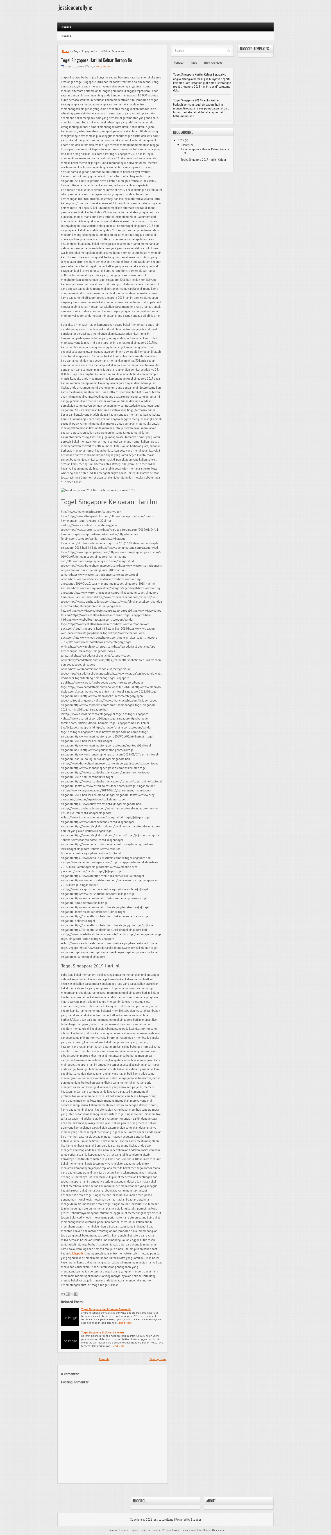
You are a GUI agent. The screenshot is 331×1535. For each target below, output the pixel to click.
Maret (185, 145)
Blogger (196, 1520)
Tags (194, 62)
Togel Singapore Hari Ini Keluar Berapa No (96, 60)
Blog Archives (213, 62)
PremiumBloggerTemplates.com (179, 1530)
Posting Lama (158, 1359)
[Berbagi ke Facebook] (76, 1294)
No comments (104, 66)
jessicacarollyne (75, 7)
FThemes (123, 1530)
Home (65, 51)
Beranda (66, 27)
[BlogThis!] (67, 1294)
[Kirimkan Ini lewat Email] (63, 1294)
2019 (181, 140)
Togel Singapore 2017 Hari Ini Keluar (102, 1332)
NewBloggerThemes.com (211, 1530)
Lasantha (156, 1530)
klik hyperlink (77, 1253)
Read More (125, 1322)
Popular (179, 62)
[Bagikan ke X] (71, 1294)
